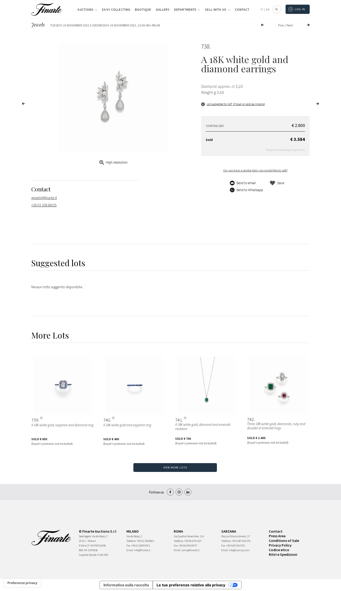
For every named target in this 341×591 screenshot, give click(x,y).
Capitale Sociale (88, 554)
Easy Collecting (116, 9)
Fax (128, 545)
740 (106, 420)
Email (129, 550)
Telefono (131, 541)
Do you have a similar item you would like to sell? (255, 170)
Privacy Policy (280, 545)
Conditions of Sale (284, 540)
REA (81, 550)
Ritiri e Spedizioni (283, 554)
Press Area (277, 536)
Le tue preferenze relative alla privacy (191, 585)
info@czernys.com (239, 550)
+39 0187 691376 (241, 541)
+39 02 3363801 (145, 541)
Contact (242, 9)
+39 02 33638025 (44, 205)
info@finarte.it (142, 550)
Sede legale (85, 536)
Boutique (143, 9)
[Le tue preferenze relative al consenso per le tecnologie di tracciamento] (22, 582)
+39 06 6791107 (193, 541)
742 (250, 419)
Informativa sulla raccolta (126, 585)
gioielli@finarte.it (44, 197)
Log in (300, 9)
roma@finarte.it (190, 550)
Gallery (163, 9)
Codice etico (279, 549)
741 (178, 420)
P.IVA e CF (84, 545)
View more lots (175, 467)
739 (34, 420)
